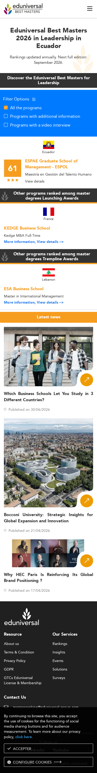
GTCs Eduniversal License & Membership (23, 678)
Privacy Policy (15, 661)
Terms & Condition (19, 652)
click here (23, 737)
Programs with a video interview (40, 125)
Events (58, 661)
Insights (59, 652)
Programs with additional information (45, 116)
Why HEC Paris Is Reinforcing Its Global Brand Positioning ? (48, 578)
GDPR (9, 669)
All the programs (26, 108)
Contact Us (15, 697)
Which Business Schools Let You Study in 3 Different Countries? (48, 397)
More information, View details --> (34, 242)
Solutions (60, 669)
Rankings (60, 643)
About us (11, 643)
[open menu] (89, 8)
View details (34, 181)
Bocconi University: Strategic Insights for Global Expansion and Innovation (48, 518)
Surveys (59, 678)
